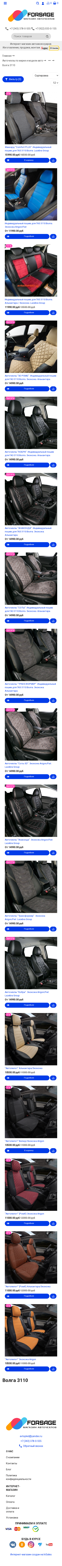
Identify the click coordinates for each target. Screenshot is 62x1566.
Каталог (10, 1496)
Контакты (11, 1463)
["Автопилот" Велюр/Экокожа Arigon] (31, 1112)
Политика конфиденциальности (18, 1477)
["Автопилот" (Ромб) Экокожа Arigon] (31, 1185)
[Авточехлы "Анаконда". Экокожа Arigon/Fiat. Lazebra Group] (31, 810)
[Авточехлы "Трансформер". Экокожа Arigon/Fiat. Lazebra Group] (31, 887)
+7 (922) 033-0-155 (45, 28)
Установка (12, 1517)
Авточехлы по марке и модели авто (23, 60)
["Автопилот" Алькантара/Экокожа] (31, 1039)
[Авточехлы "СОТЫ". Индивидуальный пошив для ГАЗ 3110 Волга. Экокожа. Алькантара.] (31, 578)
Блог (8, 1469)
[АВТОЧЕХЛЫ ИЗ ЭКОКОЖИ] (31, 15)
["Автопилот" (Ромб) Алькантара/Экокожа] (31, 1257)
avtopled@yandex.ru (31, 1436)
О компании (12, 1457)
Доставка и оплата (12, 1510)
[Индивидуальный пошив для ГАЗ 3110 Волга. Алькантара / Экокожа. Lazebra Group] (31, 270)
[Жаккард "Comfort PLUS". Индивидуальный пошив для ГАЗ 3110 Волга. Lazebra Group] (31, 118)
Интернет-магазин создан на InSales (31, 1554)
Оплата (10, 1502)
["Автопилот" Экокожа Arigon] (31, 1330)
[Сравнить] (53, 160)
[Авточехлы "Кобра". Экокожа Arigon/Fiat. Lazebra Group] (31, 963)
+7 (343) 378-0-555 (31, 1441)
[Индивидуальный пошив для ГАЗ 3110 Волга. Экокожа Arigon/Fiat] (31, 194)
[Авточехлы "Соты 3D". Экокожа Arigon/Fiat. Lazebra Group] (31, 734)
